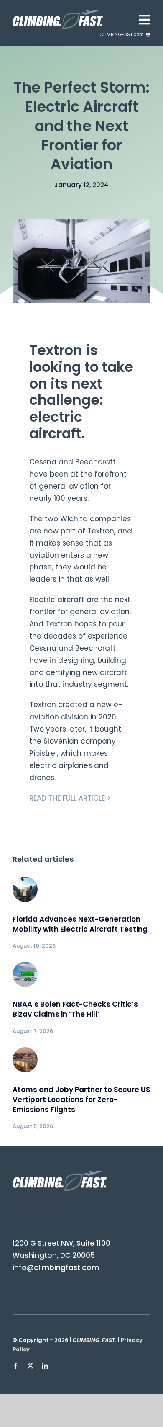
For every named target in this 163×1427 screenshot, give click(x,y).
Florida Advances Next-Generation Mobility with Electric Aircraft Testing (80, 924)
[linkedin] (45, 1366)
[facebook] (16, 1366)
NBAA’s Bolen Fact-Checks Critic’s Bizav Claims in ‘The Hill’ (75, 1009)
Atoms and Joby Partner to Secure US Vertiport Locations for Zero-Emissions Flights (81, 1099)
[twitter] (30, 1366)
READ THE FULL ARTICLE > (70, 798)
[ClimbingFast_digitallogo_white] (58, 13)
